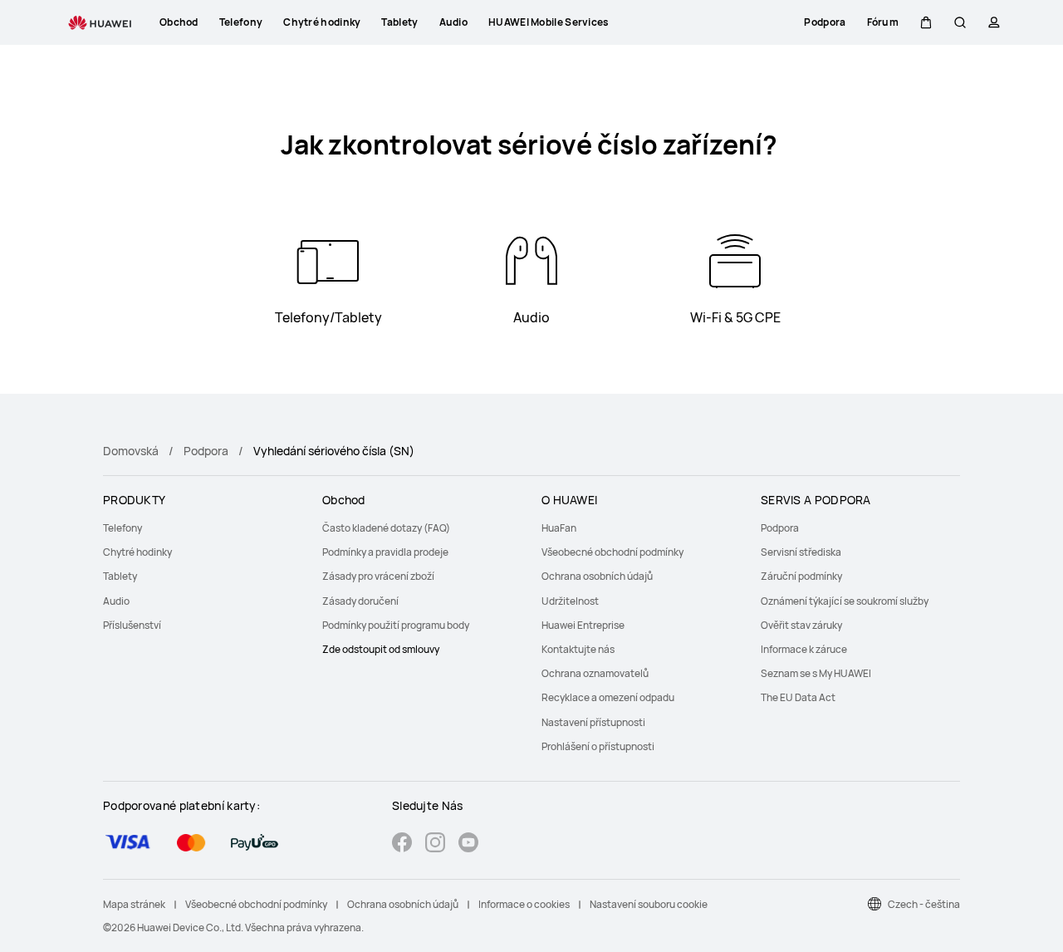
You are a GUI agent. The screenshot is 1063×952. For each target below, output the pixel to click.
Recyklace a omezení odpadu (607, 697)
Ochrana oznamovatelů (595, 673)
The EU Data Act (798, 697)
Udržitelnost (570, 601)
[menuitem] (202, 528)
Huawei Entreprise (583, 625)
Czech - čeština (924, 904)
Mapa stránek (134, 904)
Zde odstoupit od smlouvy (380, 649)
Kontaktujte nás (578, 649)
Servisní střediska (801, 552)
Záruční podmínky (801, 576)
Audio (116, 601)
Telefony (122, 528)
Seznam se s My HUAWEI (816, 673)
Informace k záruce (804, 649)
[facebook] (402, 844)
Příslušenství (132, 625)
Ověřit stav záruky (801, 625)
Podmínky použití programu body (395, 625)
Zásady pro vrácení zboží (378, 576)
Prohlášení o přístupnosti (597, 746)
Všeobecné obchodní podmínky (612, 552)
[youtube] (468, 844)
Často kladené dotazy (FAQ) (386, 528)
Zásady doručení (360, 601)
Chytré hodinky (137, 552)
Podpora (206, 451)
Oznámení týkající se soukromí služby (844, 601)
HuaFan (558, 528)
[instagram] (435, 844)
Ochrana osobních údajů (597, 576)
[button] (926, 22)
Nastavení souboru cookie (649, 904)
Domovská (131, 451)
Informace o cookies (524, 904)
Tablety (120, 576)
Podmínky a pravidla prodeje (385, 552)
